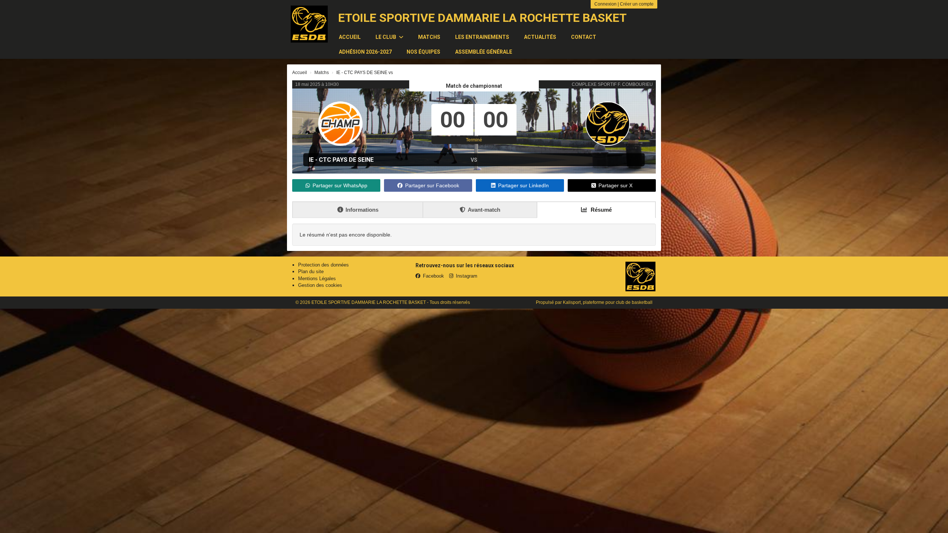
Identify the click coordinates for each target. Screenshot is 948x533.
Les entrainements (482, 37)
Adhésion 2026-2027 (365, 52)
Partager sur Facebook (432, 185)
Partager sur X (615, 185)
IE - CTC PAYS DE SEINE (341, 159)
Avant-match (484, 210)
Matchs (429, 37)
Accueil (350, 37)
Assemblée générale (483, 52)
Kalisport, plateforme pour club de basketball (607, 302)
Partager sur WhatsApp (340, 185)
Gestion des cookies (320, 285)
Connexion (605, 4)
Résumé (600, 210)
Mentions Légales (317, 278)
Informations (362, 210)
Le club (386, 37)
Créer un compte (637, 4)
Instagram (466, 276)
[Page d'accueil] (309, 24)
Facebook (433, 276)
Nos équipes (423, 52)
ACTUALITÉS (540, 37)
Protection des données (323, 265)
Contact (583, 37)
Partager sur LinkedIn (523, 185)
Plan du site (311, 271)
